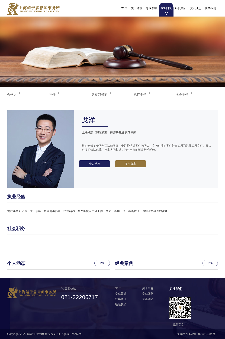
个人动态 (94, 163)
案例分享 (130, 163)
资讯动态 (195, 8)
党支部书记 (101, 94)
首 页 (124, 8)
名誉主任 (184, 94)
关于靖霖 (136, 8)
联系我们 (210, 8)
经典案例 (181, 8)
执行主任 (142, 94)
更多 (102, 262)
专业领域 (151, 8)
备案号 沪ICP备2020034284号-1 (197, 333)
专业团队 (166, 8)
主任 (54, 94)
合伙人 (14, 94)
